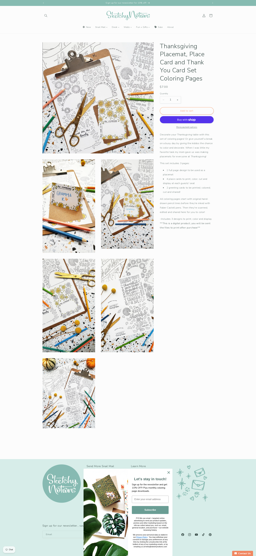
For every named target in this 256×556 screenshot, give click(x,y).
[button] (46, 15)
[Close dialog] (168, 472)
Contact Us (244, 553)
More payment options (186, 127)
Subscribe (150, 510)
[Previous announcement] (43, 3)
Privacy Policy (141, 537)
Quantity (164, 93)
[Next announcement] (212, 3)
